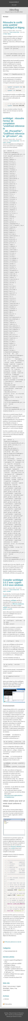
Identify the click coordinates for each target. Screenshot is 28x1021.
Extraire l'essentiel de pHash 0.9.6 (13, 977)
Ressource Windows (16, 846)
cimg (15, 988)
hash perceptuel (11, 986)
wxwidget (5, 33)
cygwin (4, 142)
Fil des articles (8, 1004)
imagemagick (6, 990)
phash (5, 986)
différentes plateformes (18, 603)
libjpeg (9, 33)
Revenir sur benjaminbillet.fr (16, 1014)
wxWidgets (13, 600)
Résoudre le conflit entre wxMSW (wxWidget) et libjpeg (13, 25)
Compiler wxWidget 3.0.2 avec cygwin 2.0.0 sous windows (13, 582)
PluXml (14, 1016)
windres (13, 848)
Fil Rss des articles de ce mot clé (12, 942)
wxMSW (5, 607)
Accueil (14, 5)
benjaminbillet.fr (14, 2)
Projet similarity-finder (14, 32)
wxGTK (10, 609)
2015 (5, 999)
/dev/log (14, 9)
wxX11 (4, 609)
